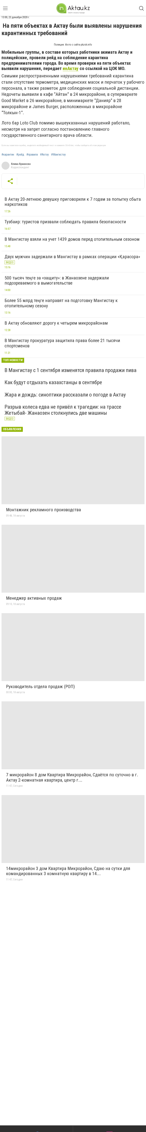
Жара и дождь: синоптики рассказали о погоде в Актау (65, 395)
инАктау (71, 68)
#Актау (44, 154)
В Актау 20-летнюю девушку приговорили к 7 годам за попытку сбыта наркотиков (73, 202)
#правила (32, 154)
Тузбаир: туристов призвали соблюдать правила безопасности (65, 221)
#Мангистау (58, 154)
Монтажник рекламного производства (43, 509)
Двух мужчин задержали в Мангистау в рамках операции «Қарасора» (72, 256)
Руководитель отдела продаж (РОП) (40, 686)
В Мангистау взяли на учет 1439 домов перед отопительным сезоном (72, 239)
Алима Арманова (21, 164)
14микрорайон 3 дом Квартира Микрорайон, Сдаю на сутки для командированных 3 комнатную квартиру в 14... (68, 871)
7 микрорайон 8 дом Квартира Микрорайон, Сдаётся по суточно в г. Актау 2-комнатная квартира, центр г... (72, 777)
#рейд (20, 154)
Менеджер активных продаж (34, 598)
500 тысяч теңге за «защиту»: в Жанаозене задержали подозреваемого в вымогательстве (57, 280)
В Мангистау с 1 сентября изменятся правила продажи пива (70, 370)
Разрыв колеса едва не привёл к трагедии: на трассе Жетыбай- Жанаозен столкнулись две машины (63, 410)
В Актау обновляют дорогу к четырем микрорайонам (56, 323)
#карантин (8, 154)
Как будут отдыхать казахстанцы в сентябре (53, 382)
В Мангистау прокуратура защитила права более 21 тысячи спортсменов (62, 343)
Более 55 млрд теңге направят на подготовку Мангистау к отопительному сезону (61, 303)
